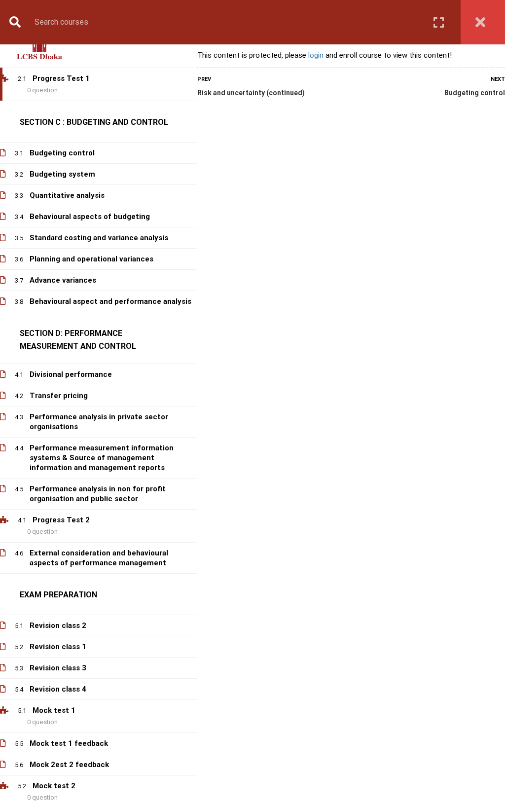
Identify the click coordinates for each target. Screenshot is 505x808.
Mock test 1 (54, 710)
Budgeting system (62, 174)
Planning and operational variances (91, 259)
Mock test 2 (54, 785)
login (316, 55)
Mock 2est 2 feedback (69, 764)
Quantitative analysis (67, 195)
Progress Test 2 (61, 519)
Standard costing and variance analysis (99, 237)
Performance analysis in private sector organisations (99, 421)
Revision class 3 (58, 667)
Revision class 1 (58, 646)
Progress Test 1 (61, 78)
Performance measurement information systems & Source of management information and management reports (102, 457)
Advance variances (63, 280)
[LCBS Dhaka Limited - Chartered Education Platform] (39, 48)
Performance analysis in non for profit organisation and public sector (98, 493)
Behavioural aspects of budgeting (90, 216)
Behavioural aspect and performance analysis (110, 301)
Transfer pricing (59, 395)
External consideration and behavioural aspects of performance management (99, 558)
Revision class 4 (58, 689)
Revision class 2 (58, 625)
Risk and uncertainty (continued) (251, 93)
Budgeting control (474, 93)
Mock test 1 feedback (69, 743)
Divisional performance (71, 374)
